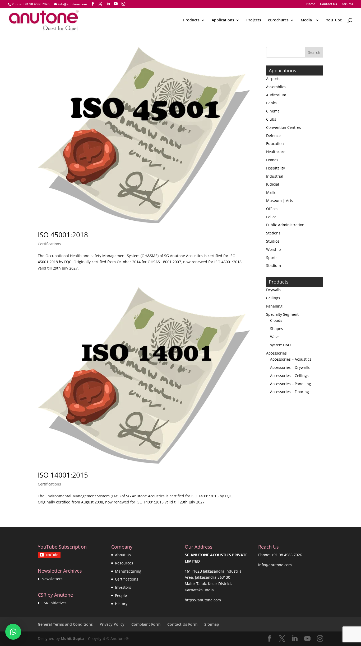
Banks (271, 102)
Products (191, 20)
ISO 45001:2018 (63, 234)
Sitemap (211, 624)
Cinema (273, 111)
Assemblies (276, 86)
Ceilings (273, 297)
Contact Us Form (182, 624)
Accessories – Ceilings (289, 375)
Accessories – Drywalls (290, 367)
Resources (124, 562)
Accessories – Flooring (289, 391)
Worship (273, 249)
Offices (272, 208)
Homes (272, 159)
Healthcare (275, 151)
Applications (223, 20)
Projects (253, 20)
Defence (273, 135)
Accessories (276, 353)
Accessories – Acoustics (290, 359)
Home (310, 4)
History (121, 603)
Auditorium (276, 94)
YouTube (334, 20)
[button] (13, 632)
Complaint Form (145, 624)
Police (271, 216)
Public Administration (285, 224)
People (121, 595)
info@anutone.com (275, 564)
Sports (271, 257)
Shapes (276, 328)
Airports (273, 78)
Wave (275, 336)
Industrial (274, 176)
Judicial (272, 184)
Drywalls (273, 289)
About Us (123, 554)
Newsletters (52, 578)
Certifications (49, 243)
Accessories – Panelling (290, 383)
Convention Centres (283, 127)
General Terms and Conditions (65, 624)
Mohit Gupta (72, 638)
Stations (273, 232)
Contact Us (328, 4)
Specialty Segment (282, 314)
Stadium (273, 265)
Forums (347, 4)
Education (275, 143)
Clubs (271, 119)
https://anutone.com (203, 599)
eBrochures (278, 20)
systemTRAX (280, 344)
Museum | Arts (279, 200)
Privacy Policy (112, 624)
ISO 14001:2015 (63, 475)
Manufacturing (128, 571)
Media (307, 20)
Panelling (274, 306)
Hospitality (275, 168)
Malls (271, 192)
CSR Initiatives (54, 602)
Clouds (276, 320)
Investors (123, 587)
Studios (272, 241)
